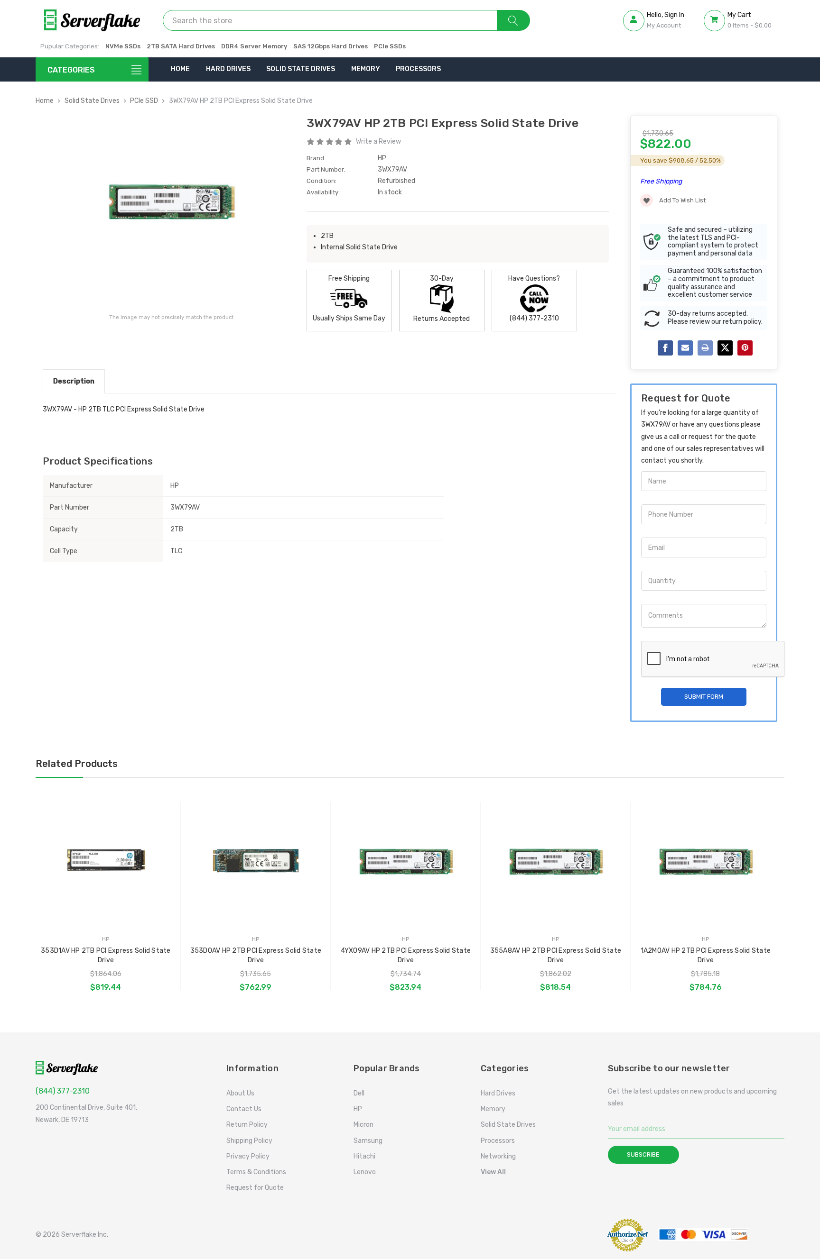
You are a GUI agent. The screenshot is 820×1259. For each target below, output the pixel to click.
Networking (498, 1156)
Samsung (368, 1141)
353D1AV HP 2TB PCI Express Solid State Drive (106, 955)
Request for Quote (255, 1188)
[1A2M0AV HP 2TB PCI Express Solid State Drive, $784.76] (705, 862)
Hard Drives (228, 69)
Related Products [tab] (77, 763)
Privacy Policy (248, 1156)
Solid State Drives (300, 69)
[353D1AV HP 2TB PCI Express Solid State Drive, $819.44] (106, 862)
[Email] (685, 348)
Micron (363, 1125)
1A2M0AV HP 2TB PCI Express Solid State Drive (706, 955)
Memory (365, 69)
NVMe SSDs (122, 46)
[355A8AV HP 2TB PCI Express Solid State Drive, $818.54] (555, 862)
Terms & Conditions (256, 1172)
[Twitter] (725, 348)
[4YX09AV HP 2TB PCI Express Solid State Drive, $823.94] (405, 862)
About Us (240, 1093)
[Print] (705, 348)
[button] (572, 1234)
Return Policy (247, 1125)
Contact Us (243, 1109)
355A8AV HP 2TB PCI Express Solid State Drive (556, 955)
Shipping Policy (249, 1141)
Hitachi (364, 1156)
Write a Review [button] (378, 141)
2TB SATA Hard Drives (181, 46)
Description (73, 381)
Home (180, 69)
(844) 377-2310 (63, 1090)
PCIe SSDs (390, 46)
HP (358, 1109)
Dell (359, 1093)
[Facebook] (665, 348)
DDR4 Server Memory (254, 46)
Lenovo (365, 1172)
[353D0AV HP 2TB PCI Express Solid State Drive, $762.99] (256, 862)
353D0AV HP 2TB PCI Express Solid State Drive (256, 955)
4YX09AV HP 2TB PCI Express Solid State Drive (406, 955)
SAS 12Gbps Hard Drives (330, 46)
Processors (418, 69)
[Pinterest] (745, 348)
